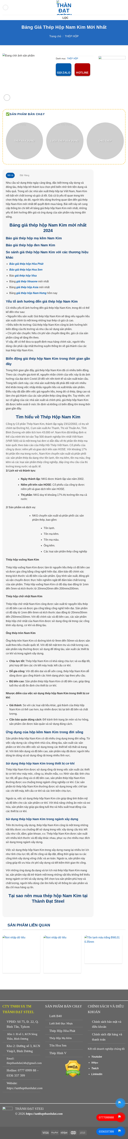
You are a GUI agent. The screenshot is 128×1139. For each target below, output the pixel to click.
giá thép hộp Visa (26, 275)
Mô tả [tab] (10, 175)
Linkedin (96, 1074)
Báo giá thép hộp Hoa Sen (25, 269)
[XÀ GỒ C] (62, 954)
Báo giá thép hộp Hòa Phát (26, 263)
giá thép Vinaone (27, 281)
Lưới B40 (55, 1016)
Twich (95, 1068)
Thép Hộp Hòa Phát (62, 1031)
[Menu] (5, 7)
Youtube (96, 1056)
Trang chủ (55, 36)
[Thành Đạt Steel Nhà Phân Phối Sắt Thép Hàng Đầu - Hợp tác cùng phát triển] (64, 7)
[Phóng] (7, 97)
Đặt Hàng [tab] (24, 175)
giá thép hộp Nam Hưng (31, 293)
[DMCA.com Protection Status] (73, 1068)
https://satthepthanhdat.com (24, 1088)
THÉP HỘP (72, 36)
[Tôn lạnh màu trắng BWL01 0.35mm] (103, 949)
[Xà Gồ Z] (21, 954)
